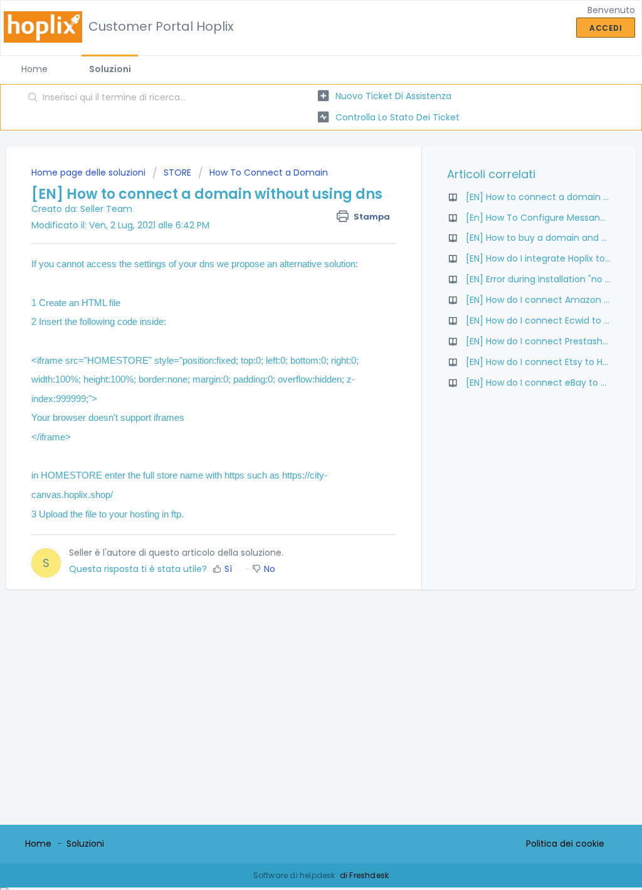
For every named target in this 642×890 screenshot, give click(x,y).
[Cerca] (33, 98)
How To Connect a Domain (268, 172)
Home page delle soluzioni (89, 172)
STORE (177, 172)
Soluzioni (110, 69)
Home (34, 69)
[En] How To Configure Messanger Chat (552, 217)
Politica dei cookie (565, 843)
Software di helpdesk (295, 875)
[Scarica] (298, 284)
